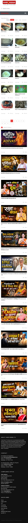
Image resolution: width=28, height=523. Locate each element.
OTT (2, 503)
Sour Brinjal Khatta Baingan (6, 62)
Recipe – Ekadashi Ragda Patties (21, 109)
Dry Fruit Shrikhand (4, 47)
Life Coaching (4, 506)
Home (2, 500)
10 (4, 123)
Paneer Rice (17, 62)
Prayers (2, 509)
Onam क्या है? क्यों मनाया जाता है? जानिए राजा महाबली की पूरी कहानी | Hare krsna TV (13, 323)
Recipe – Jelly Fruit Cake (5, 109)
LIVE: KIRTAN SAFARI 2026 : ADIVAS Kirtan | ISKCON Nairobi (12, 148)
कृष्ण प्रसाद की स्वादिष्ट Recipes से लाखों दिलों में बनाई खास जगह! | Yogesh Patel (13, 399)
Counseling (3, 505)
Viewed (16, 19)
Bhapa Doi (17, 78)
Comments (24, 19)
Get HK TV (3, 513)
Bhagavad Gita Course (5, 511)
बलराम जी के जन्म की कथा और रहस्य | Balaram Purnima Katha (10, 173)
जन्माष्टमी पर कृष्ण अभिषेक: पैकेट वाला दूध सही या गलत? (8, 198)
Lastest (12, 19)
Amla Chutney (3, 31)
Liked (20, 19)
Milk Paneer (17, 47)
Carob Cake (3, 93)
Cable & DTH (3, 501)
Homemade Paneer (4, 78)
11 (7, 123)
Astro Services (4, 508)
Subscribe (5, 13)
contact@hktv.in (7, 491)
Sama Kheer (17, 31)
